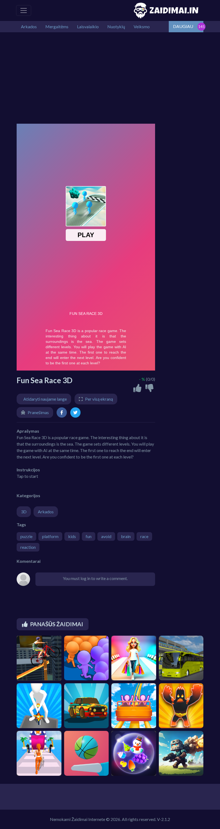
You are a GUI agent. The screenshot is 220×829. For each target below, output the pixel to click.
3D (24, 511)
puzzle (26, 536)
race (144, 536)
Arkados (46, 511)
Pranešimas (38, 412)
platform (50, 536)
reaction (28, 547)
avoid (106, 536)
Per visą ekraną (99, 398)
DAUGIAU (183, 26)
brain (126, 536)
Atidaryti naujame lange (45, 398)
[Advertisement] (110, 78)
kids (72, 536)
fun (88, 536)
